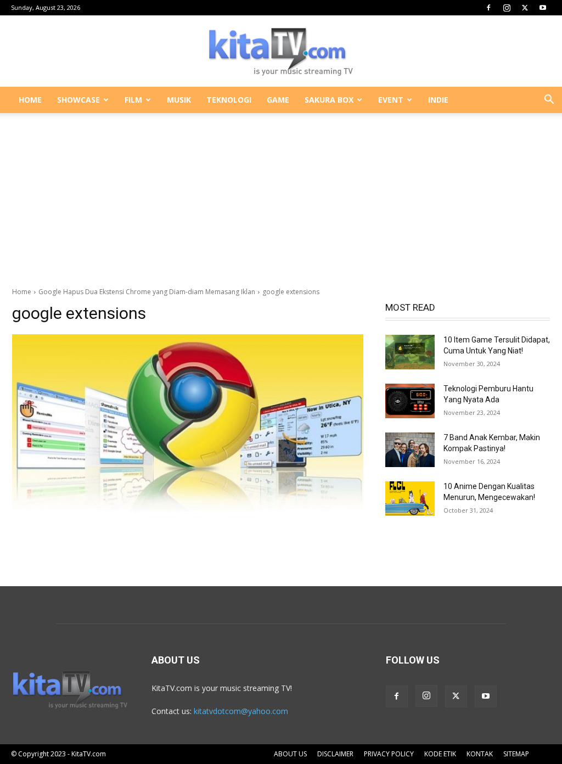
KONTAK (480, 754)
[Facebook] (488, 7)
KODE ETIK (440, 754)
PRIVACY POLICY (389, 754)
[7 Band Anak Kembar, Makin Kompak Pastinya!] (410, 449)
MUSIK (179, 99)
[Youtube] (543, 7)
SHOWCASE (78, 99)
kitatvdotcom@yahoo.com (241, 711)
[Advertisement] (281, 194)
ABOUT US (290, 754)
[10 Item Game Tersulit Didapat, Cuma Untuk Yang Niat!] (410, 352)
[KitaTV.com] (281, 51)
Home (21, 291)
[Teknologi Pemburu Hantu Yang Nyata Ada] (410, 401)
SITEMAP (516, 754)
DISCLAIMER (335, 754)
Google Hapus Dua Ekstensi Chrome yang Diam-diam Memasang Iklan (146, 291)
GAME (278, 99)
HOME (30, 99)
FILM (133, 99)
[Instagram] (506, 7)
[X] (524, 7)
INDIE (438, 99)
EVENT (390, 99)
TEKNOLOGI (228, 99)
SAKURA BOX (329, 99)
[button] (549, 101)
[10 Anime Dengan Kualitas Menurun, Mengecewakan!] (410, 498)
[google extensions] (187, 423)
